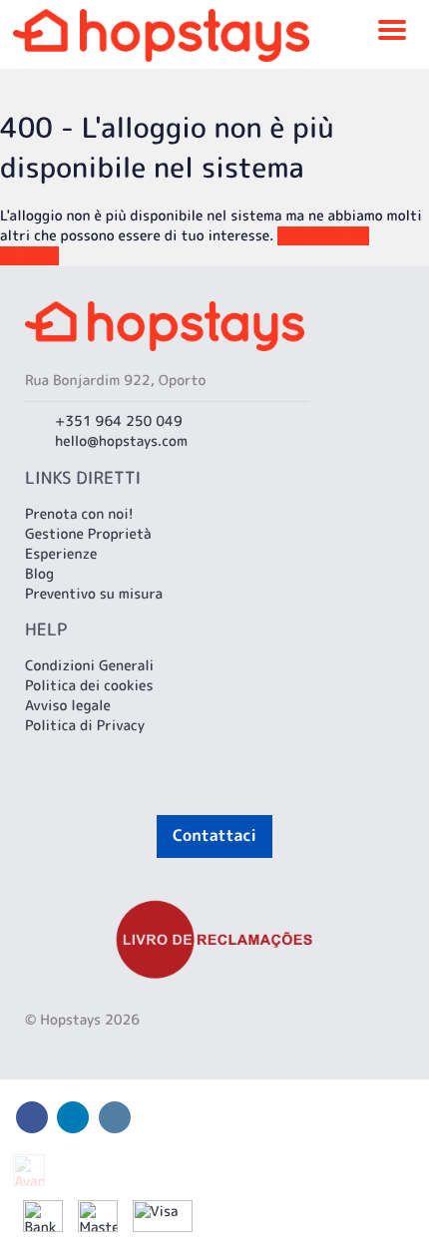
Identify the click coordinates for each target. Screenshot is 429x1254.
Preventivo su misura (94, 594)
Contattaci (214, 836)
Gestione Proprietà (88, 534)
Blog (39, 574)
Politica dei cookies (89, 685)
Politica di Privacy (85, 725)
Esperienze (61, 554)
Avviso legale (68, 705)
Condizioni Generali (89, 665)
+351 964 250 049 (119, 421)
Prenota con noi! (79, 514)
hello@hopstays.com (121, 441)
